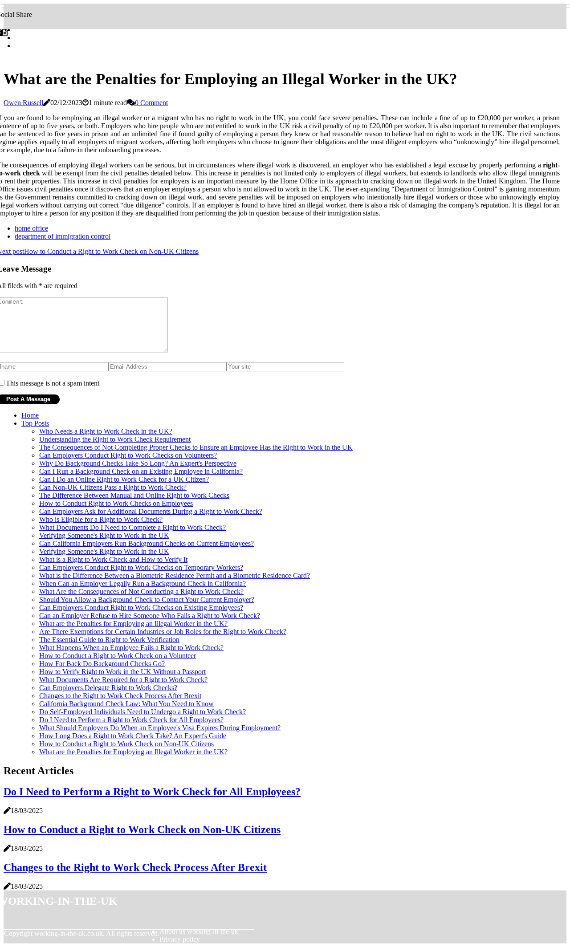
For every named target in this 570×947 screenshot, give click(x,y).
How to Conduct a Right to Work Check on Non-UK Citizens (126, 744)
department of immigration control (62, 236)
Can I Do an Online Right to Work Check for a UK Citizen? (124, 479)
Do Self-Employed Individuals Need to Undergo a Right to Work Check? (142, 711)
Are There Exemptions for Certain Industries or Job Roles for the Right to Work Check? (162, 631)
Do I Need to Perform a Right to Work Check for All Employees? (131, 719)
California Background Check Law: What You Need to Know (126, 703)
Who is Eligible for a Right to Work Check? (101, 519)
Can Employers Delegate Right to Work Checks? (108, 687)
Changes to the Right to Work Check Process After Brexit (120, 695)
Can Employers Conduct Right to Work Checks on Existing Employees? (141, 607)
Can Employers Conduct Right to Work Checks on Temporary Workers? (141, 567)
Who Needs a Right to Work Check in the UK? (105, 431)
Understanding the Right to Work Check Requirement (115, 439)
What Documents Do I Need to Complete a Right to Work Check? (132, 527)
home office (31, 228)
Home (30, 415)
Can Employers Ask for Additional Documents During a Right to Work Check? (150, 511)
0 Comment (151, 102)
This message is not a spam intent (52, 383)
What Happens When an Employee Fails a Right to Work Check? (131, 647)
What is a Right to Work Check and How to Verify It (113, 559)
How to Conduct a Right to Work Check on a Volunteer (117, 655)
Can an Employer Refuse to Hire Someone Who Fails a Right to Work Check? (149, 615)
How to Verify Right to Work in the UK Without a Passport (122, 671)
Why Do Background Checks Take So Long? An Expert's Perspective (137, 463)
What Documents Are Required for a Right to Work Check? (123, 679)
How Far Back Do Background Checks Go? (102, 663)
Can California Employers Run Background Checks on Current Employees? (146, 543)
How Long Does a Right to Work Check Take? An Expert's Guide (132, 736)
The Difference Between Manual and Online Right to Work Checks (134, 495)
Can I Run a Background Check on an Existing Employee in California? (141, 471)
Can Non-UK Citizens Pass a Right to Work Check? (113, 487)
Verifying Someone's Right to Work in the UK (104, 535)
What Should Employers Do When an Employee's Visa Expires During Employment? (160, 728)
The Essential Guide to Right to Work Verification (109, 639)
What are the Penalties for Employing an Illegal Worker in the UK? (133, 623)
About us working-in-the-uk (198, 931)
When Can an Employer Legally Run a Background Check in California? (142, 583)
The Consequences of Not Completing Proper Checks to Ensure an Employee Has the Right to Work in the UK (196, 447)
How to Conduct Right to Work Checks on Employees (116, 503)
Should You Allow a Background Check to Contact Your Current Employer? (146, 599)
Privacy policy (179, 939)
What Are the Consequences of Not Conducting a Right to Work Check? (141, 591)
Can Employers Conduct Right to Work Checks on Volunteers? (128, 455)
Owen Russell (23, 102)
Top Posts (35, 423)
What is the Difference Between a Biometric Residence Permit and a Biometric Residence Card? (174, 575)
